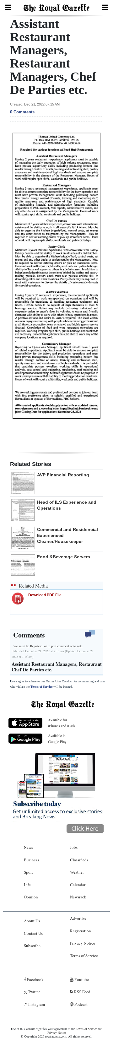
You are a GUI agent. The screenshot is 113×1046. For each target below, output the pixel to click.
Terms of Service (41, 686)
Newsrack (78, 897)
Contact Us (33, 933)
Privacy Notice (82, 943)
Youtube (81, 979)
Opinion (31, 897)
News (28, 847)
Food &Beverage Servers (63, 556)
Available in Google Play (57, 738)
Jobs (74, 847)
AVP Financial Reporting (63, 474)
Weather (77, 872)
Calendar (77, 884)
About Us (32, 921)
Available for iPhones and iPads (61, 722)
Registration (80, 931)
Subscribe (32, 945)
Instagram (36, 1004)
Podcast (80, 1004)
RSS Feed (81, 992)
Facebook (35, 979)
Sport (28, 872)
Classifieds (79, 860)
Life (27, 884)
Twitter (33, 992)
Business (31, 860)
